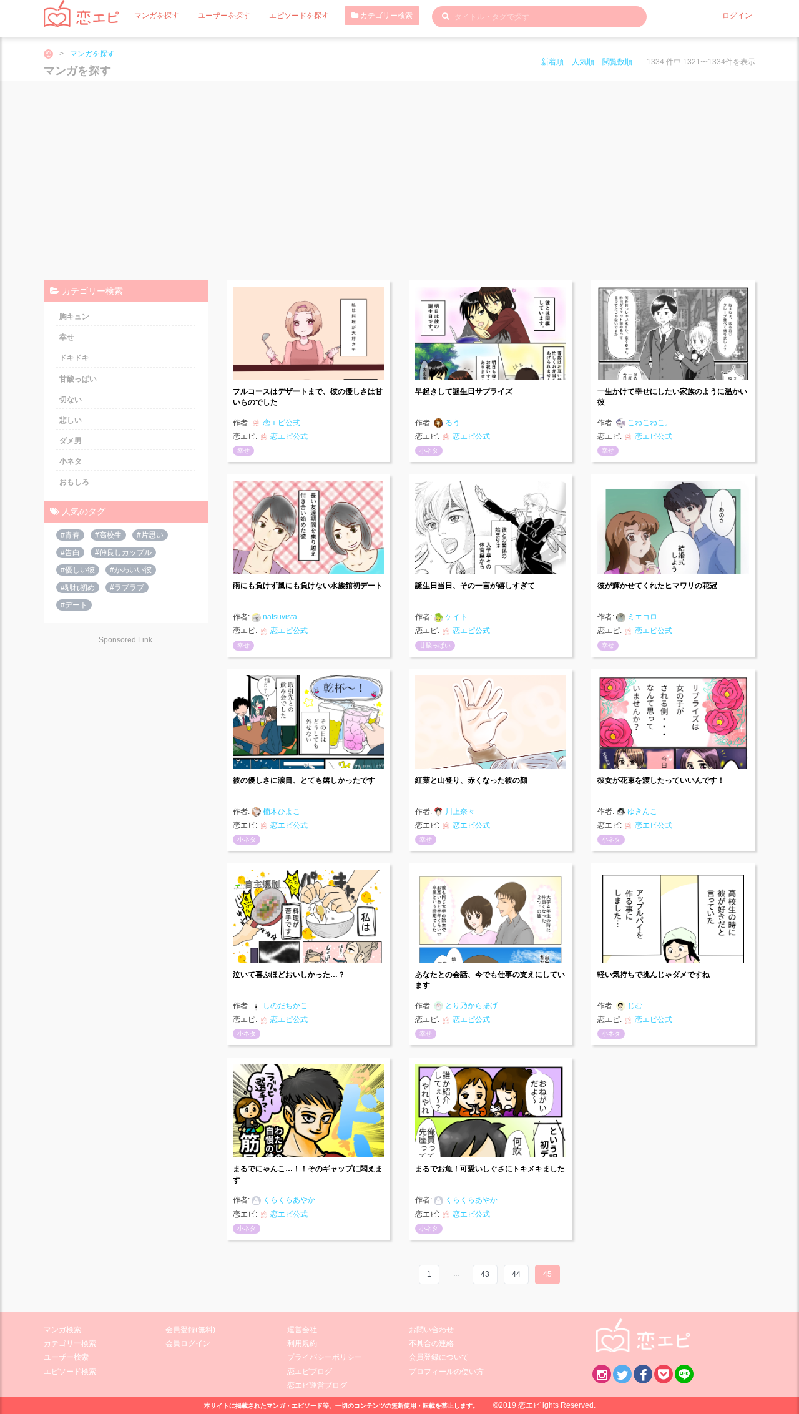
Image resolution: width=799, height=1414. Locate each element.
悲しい (70, 420)
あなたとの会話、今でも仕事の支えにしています (490, 979)
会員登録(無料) (190, 1329)
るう (451, 422)
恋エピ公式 (280, 422)
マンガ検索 (62, 1329)
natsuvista (279, 616)
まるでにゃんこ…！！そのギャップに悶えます (308, 1174)
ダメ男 (70, 440)
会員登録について (439, 1357)
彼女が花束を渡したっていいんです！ (661, 780)
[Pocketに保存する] (663, 1374)
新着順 (552, 61)
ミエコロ (641, 616)
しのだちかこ (284, 1005)
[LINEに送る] (684, 1374)
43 (485, 1274)
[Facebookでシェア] (643, 1374)
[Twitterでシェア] (622, 1374)
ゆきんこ (641, 811)
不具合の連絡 (431, 1343)
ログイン (737, 15)
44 (516, 1274)
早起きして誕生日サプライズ (463, 391)
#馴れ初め (78, 587)
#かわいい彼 (131, 570)
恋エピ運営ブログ (317, 1385)
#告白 (70, 552)
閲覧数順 (617, 61)
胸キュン (74, 316)
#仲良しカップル (123, 552)
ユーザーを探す (224, 15)
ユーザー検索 (66, 1357)
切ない (70, 399)
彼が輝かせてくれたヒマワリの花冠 (657, 585)
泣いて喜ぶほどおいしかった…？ (289, 974)
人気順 (583, 61)
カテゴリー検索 (385, 15)
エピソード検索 (70, 1371)
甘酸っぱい (435, 645)
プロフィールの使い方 (446, 1371)
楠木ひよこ (280, 811)
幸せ (243, 450)
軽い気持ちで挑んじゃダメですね (653, 974)
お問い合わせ (431, 1329)
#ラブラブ (127, 587)
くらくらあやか (288, 1200)
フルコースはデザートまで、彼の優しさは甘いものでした (308, 396)
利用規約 (302, 1343)
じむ (633, 1005)
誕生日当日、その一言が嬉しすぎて (475, 585)
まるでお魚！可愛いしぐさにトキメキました (490, 1168)
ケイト (455, 616)
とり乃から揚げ (470, 1005)
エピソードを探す (299, 15)
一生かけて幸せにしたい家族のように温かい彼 (672, 396)
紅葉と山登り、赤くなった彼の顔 (471, 780)
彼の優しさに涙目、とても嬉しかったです (304, 780)
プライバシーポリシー (324, 1357)
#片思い (150, 535)
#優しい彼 (78, 570)
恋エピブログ (309, 1371)
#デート (74, 605)
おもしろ (74, 482)
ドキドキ (74, 357)
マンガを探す (156, 15)
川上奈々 (459, 811)
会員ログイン (187, 1343)
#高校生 (108, 535)
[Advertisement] (399, 180)
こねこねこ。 (648, 422)
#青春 (70, 535)
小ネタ (428, 450)
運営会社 (302, 1329)
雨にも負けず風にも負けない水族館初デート (308, 585)
